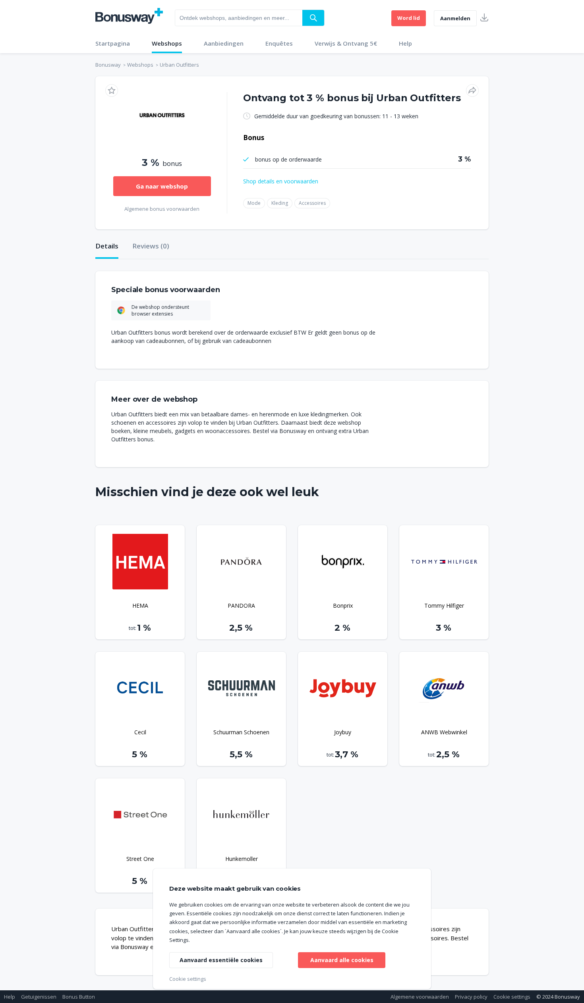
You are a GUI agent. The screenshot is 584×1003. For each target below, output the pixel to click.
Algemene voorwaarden (420, 996)
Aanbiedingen (224, 43)
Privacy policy (471, 996)
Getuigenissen (38, 996)
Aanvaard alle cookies (341, 960)
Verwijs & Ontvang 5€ (346, 43)
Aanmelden (455, 18)
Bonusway (108, 64)
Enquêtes (279, 43)
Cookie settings (511, 996)
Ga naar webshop (162, 186)
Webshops (167, 43)
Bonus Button (78, 996)
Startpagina (112, 43)
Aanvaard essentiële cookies (221, 960)
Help (405, 43)
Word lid (408, 17)
